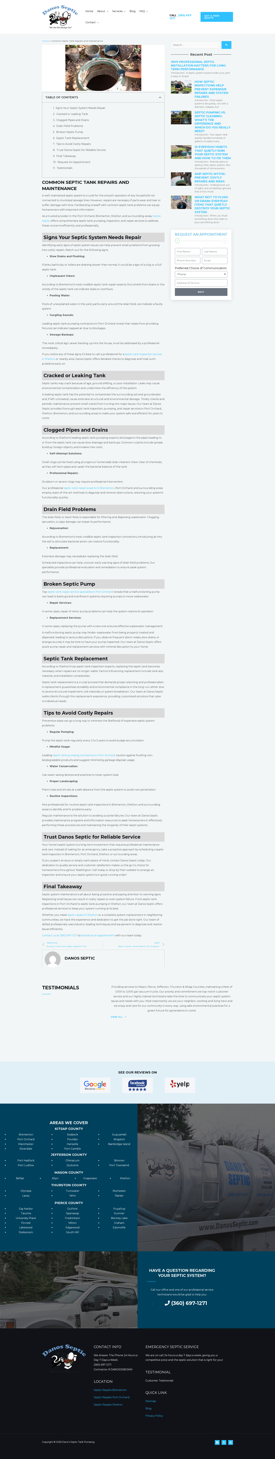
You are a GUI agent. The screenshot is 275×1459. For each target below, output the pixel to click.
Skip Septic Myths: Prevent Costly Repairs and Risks (210, 177)
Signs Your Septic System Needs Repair (81, 108)
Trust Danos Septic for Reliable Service (81, 150)
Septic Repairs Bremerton (110, 1390)
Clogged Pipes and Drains (72, 120)
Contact (90, 22)
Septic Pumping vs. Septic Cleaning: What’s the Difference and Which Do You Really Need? (212, 122)
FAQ (142, 11)
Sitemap (150, 1401)
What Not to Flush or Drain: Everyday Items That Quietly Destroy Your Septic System (212, 204)
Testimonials (64, 168)
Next (201, 292)
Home (89, 11)
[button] (217, 17)
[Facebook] (217, 1442)
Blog (133, 11)
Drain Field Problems (70, 125)
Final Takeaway (66, 156)
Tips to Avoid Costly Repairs (73, 143)
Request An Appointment (73, 162)
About (101, 11)
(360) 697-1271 (102, 1364)
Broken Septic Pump (70, 132)
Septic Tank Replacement (73, 138)
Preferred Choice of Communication (201, 268)
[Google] (230, 1442)
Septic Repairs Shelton (108, 1404)
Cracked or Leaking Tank (72, 114)
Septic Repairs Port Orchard (112, 1397)
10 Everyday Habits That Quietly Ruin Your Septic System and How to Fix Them (213, 152)
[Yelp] (224, 1442)
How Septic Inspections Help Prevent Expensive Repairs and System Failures (211, 89)
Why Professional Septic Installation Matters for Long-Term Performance (199, 65)
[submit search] (226, 45)
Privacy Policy (154, 1415)
